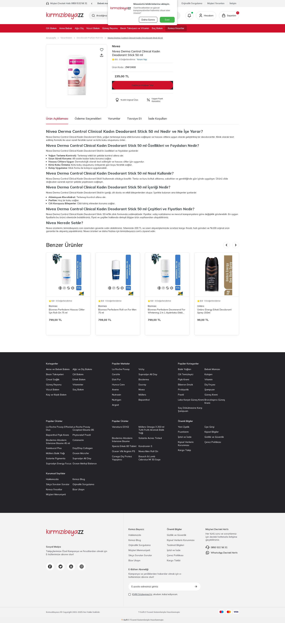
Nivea (116, 46)
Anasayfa (51, 37)
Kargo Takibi (173, 560)
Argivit (115, 404)
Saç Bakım (157, 28)
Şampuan (210, 389)
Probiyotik (183, 389)
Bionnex (53, 305)
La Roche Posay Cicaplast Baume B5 (83, 428)
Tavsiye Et (134, 118)
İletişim (233, 3)
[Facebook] (50, 566)
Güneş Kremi (211, 394)
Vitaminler (78, 384)
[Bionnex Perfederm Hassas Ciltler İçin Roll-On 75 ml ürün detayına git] (68, 274)
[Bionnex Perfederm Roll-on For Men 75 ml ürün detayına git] (118, 274)
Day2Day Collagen (83, 448)
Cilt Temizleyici (185, 374)
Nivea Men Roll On (148, 451)
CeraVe (116, 374)
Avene (115, 389)
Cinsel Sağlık (52, 379)
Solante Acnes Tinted (150, 438)
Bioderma (144, 379)
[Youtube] (71, 566)
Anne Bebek (65, 28)
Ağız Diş (79, 28)
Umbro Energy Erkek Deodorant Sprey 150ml (214, 311)
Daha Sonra (148, 19)
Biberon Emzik (185, 384)
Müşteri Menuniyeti (56, 494)
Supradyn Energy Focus (58, 463)
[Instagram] (82, 566)
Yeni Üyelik (183, 426)
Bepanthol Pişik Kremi (57, 434)
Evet (167, 19)
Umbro (200, 305)
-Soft (141, 612)
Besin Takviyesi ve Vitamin (134, 28)
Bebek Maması (212, 369)
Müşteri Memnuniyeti (139, 550)
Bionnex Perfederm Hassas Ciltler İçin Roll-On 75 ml (67, 311)
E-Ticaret (149, 612)
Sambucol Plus (54, 448)
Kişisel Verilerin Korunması (186, 444)
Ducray (142, 384)
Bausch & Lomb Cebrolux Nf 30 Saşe (149, 458)
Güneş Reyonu (110, 28)
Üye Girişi (209, 426)
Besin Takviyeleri (55, 374)
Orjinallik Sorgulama (83, 484)
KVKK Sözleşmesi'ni (142, 594)
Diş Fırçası (210, 384)
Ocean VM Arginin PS (123, 451)
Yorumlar (114, 118)
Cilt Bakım (51, 28)
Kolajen (208, 374)
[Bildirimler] (189, 15)
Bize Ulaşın (78, 489)
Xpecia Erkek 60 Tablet (124, 446)
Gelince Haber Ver (142, 85)
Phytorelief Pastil (82, 434)
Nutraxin (116, 394)
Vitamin (209, 379)
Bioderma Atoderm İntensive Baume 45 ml (58, 442)
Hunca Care (118, 384)
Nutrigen (116, 399)
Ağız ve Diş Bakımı (82, 369)
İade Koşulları (157, 118)
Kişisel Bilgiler (212, 431)
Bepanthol (144, 399)
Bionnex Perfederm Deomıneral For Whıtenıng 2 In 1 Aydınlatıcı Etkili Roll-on (166, 311)
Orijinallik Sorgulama (191, 3)
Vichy (141, 369)
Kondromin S (145, 446)
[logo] (65, 15)
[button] (92, 3)
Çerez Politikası (213, 442)
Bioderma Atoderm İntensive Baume (122, 440)
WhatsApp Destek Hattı (224, 552)
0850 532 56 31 (79, 3)
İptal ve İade (184, 436)
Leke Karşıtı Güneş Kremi (191, 399)
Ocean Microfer (81, 453)
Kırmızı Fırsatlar (176, 28)
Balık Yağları (184, 369)
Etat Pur (116, 379)
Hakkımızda (52, 479)
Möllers (142, 394)
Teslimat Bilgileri (175, 545)
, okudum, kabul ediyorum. (155, 594)
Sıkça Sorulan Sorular (57, 484)
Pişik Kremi (183, 379)
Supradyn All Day (148, 374)
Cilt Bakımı (78, 374)
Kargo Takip (184, 450)
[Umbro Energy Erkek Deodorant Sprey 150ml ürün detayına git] (217, 274)
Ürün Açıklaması (57, 118)
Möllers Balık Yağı (55, 453)
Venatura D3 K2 (120, 426)
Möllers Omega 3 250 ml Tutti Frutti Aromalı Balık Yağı (151, 430)
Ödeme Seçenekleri (88, 118)
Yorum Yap (142, 59)
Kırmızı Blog (79, 479)
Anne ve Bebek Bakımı (58, 369)
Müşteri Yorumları (215, 3)
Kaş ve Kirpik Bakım (56, 394)
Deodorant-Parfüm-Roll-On (90, 37)
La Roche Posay (120, 369)
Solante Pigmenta (55, 458)
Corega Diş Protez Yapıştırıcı (122, 458)
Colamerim (78, 440)
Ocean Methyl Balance (85, 463)
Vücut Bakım (93, 28)
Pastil (181, 394)
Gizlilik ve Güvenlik (214, 436)
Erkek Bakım (79, 379)
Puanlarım (183, 431)
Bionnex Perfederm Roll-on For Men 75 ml (117, 311)
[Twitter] (60, 566)
